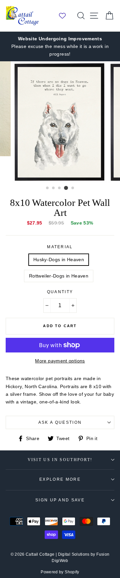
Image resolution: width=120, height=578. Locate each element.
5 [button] (73, 188)
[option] (60, 46)
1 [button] (47, 188)
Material (60, 247)
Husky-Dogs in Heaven (58, 259)
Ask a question (60, 422)
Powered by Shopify (60, 572)
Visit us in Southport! (60, 460)
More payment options (60, 360)
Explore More (60, 479)
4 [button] (66, 188)
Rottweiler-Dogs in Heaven (58, 276)
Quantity (60, 292)
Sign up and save (60, 500)
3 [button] (59, 188)
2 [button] (53, 188)
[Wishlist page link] (65, 15)
